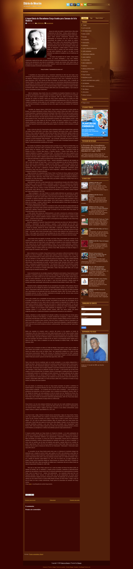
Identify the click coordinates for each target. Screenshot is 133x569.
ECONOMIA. (85, 39)
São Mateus (85, 89)
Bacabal (84, 37)
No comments (49, 23)
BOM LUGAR (85, 34)
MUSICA (84, 66)
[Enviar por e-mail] (26, 495)
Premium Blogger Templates (72, 567)
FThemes (50, 567)
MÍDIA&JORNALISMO (88, 69)
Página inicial (52, 500)
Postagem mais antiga (75, 500)
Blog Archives (99, 18)
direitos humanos (86, 95)
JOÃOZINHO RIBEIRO (88, 54)
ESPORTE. (85, 45)
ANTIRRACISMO (86, 31)
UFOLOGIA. (85, 92)
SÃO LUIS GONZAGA (88, 86)
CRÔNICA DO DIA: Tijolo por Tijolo (98, 219)
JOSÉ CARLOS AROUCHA (89, 48)
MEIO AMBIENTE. (87, 63)
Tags (91, 18)
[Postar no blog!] (28, 495)
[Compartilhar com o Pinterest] (33, 495)
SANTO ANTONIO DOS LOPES (90, 80)
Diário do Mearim (32, 3)
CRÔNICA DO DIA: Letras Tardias (98, 278)
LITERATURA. (40, 23)
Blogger (79, 563)
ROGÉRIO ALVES (87, 77)
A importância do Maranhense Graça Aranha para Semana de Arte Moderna (51, 19)
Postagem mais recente (30, 500)
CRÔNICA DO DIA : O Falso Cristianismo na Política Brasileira (98, 207)
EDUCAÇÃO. (85, 42)
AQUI (30, 484)
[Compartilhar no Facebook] (31, 495)
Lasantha (63, 567)
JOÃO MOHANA (86, 51)
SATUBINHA (85, 83)
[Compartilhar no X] (30, 495)
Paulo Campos (86, 74)
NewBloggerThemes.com (84, 567)
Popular (85, 18)
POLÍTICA (85, 71)
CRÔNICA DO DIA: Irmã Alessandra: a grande (95, 183)
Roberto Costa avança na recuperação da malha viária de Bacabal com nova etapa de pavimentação (97, 255)
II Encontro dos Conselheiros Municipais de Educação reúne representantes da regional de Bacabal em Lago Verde (93, 148)
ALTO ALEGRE (86, 28)
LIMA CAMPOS (86, 57)
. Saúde (84, 25)
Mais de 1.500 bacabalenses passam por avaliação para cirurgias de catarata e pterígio (97, 268)
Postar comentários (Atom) (36, 554)
